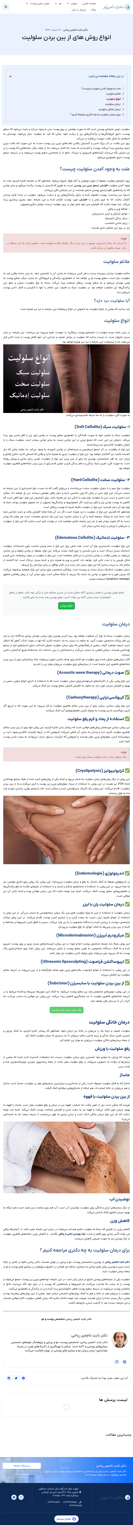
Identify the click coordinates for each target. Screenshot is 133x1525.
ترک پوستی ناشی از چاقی (72, 1234)
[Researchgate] (14, 1497)
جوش (74, 3)
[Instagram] (116, 1361)
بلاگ (93, 10)
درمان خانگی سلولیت (109, 109)
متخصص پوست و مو (53, 1319)
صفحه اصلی (89, 3)
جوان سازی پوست (39, 3)
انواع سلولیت (113, 99)
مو (60, 3)
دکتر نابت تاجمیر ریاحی (117, 1262)
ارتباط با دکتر (79, 10)
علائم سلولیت (113, 94)
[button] (6, 7)
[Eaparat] (124, 1361)
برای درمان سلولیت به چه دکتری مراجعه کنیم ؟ (95, 114)
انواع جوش (66, 606)
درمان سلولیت (113, 104)
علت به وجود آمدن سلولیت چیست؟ (101, 88)
